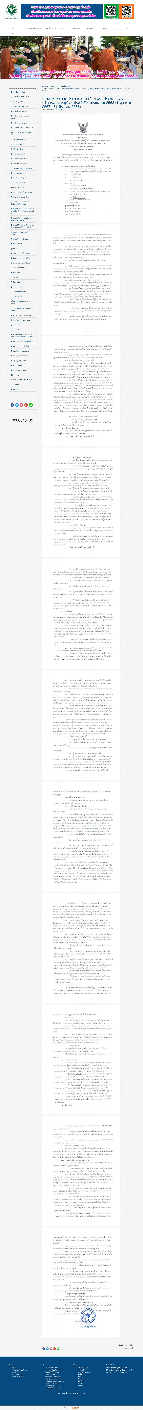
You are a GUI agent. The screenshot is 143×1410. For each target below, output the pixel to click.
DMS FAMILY (17, 244)
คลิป (79, 1376)
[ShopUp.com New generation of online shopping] (75, 1408)
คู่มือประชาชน (16, 248)
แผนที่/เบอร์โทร (17, 1376)
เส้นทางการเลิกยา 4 (84, 1372)
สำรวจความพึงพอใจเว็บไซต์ (22, 380)
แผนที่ (90, 28)
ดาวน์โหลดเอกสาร (34, 28)
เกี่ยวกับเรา (16, 384)
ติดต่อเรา (15, 329)
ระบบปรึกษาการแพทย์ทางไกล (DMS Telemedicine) (22, 219)
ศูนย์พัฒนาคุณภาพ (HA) (54, 1379)
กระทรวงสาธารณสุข (19, 370)
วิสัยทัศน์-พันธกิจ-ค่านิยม (20, 97)
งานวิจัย (15, 277)
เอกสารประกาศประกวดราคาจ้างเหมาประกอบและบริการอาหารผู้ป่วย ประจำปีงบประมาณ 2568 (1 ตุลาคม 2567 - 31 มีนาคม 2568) (86, 89)
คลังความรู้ (16, 272)
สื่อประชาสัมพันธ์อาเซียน (21, 258)
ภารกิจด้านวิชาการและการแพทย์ (21, 117)
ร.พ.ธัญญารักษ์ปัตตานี (20, 360)
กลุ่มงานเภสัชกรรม (19, 173)
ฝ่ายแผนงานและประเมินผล (55, 1381)
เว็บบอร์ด (16, 375)
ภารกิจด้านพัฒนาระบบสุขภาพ (22, 128)
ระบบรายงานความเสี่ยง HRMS (20, 233)
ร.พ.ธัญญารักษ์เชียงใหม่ (20, 346)
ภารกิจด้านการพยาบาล (20, 123)
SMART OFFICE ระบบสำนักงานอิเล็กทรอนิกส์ (20, 203)
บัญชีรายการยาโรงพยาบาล (22, 192)
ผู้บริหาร (15, 1372)
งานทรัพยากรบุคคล (19, 163)
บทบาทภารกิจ (50, 1374)
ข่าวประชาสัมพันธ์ (18, 268)
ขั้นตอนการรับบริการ (55, 28)
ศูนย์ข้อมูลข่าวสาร (18, 182)
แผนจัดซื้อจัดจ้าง (18, 144)
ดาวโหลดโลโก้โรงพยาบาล (22, 253)
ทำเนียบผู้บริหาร (18, 101)
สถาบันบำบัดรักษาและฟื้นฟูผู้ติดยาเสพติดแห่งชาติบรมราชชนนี (22, 335)
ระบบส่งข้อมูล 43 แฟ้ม (20, 239)
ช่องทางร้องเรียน (18, 296)
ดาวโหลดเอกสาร (18, 1374)
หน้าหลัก (17, 28)
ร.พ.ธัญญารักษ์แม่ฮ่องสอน (21, 341)
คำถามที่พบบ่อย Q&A (19, 291)
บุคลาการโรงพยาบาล (52, 1376)
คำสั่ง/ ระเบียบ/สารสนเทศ (21, 320)
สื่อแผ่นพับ (16, 282)
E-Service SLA (17, 149)
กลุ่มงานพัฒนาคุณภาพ (20, 178)
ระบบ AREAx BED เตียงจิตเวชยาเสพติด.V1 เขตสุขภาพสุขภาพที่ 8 (22, 211)
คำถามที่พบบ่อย (83, 1379)
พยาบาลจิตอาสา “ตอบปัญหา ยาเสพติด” (22, 309)
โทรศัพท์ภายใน (75, 28)
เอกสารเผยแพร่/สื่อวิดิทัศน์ (21, 263)
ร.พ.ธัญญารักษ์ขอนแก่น (20, 351)
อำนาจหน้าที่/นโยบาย (19, 139)
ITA (13, 33)
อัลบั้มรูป (81, 1374)
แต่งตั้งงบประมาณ (18, 154)
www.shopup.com (79, 1393)
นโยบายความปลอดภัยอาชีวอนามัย (20, 302)
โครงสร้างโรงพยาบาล (20, 106)
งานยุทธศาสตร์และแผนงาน (22, 168)
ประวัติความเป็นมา (19, 92)
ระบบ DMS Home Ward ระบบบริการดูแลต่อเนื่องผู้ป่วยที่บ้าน (22, 226)
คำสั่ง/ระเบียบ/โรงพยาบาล (21, 315)
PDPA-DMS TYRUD (19, 187)
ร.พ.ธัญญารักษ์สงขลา (20, 356)
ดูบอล (137, 11)
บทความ (53, 86)
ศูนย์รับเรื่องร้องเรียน (53, 1383)
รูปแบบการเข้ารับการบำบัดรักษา (21, 133)
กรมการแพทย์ (17, 365)
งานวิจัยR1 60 (82, 1370)
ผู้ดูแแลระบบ (16, 389)
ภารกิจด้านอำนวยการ (19, 111)
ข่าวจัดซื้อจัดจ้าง (64, 86)
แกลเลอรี (16, 325)
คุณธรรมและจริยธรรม (53, 1388)
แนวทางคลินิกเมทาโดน (20, 197)
